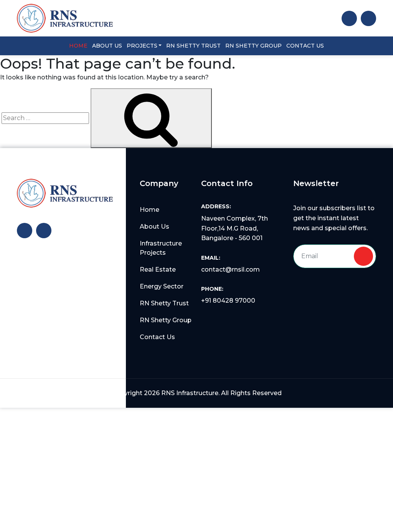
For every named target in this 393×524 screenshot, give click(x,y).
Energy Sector (161, 286)
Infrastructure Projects (161, 248)
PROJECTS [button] (142, 45)
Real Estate (158, 269)
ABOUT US (107, 45)
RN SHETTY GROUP (253, 45)
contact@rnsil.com (230, 269)
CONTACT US (305, 45)
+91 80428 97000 (228, 300)
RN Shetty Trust (164, 303)
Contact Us (157, 337)
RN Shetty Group (166, 320)
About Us (154, 226)
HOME (78, 45)
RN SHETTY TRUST (193, 45)
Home (149, 209)
